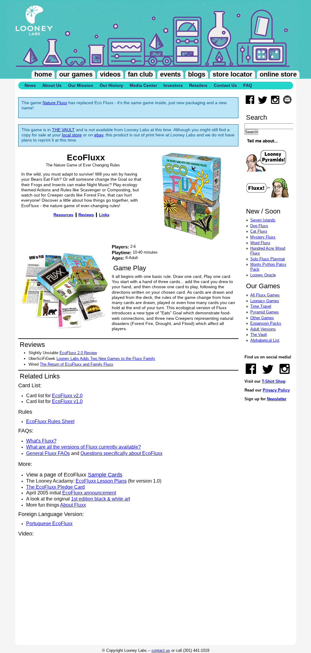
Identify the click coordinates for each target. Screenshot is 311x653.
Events (170, 74)
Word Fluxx (260, 243)
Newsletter (276, 399)
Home (43, 74)
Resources (63, 215)
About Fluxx (73, 505)
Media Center (143, 85)
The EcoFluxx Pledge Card (55, 487)
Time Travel (260, 306)
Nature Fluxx (55, 103)
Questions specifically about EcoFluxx (121, 453)
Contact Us (225, 85)
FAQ (247, 85)
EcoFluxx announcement (89, 492)
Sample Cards (105, 475)
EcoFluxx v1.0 (67, 401)
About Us (52, 85)
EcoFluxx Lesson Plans (101, 481)
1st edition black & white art (100, 498)
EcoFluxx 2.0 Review (78, 352)
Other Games (262, 318)
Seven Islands (262, 220)
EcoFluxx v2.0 (67, 395)
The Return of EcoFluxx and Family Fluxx (76, 364)
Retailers (198, 85)
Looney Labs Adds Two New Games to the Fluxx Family (105, 358)
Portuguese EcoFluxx (49, 523)
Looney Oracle (263, 275)
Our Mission (80, 85)
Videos (110, 74)
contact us (161, 650)
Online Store (278, 74)
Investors (173, 85)
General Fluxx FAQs (48, 453)
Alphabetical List (264, 340)
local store (72, 135)
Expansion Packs (265, 323)
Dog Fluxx (259, 226)
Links (104, 215)
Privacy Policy (276, 390)
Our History (111, 85)
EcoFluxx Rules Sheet (50, 421)
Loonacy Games (264, 301)
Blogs (196, 74)
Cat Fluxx (258, 231)
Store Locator (232, 74)
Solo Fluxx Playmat (267, 259)
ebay (98, 135)
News (30, 85)
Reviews (86, 215)
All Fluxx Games (265, 295)
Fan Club (140, 74)
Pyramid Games (264, 312)
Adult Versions (263, 329)
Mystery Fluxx (262, 237)
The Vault (258, 334)
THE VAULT (63, 130)
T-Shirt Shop (273, 381)
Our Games (76, 74)
